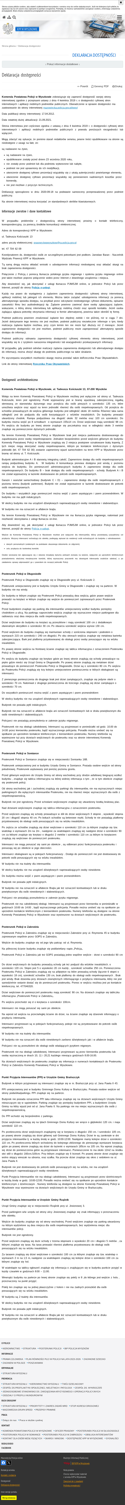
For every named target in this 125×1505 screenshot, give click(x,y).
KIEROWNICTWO (11, 1348)
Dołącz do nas (9, 1420)
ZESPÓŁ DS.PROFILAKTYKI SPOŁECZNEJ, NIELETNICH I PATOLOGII (37, 1388)
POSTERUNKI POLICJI (50, 1348)
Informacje (7, 1353)
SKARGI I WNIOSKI (54, 1438)
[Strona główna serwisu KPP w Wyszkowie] (4, 17)
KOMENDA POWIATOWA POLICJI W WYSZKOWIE (27, 1431)
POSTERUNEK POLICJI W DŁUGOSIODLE (98, 1431)
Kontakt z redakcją (8, 1475)
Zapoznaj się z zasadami (73, 1481)
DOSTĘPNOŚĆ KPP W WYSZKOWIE (85, 1438)
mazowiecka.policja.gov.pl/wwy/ (60, 107)
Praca (4, 1414)
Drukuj (118, 86)
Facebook (6, 1448)
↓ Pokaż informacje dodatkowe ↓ (62, 64)
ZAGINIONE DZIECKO (94, 1359)
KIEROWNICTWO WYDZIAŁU (44, 1384)
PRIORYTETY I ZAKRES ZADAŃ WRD (48, 1406)
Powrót (84, 86)
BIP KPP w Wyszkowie (81, 1463)
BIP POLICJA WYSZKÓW (76, 1348)
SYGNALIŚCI (112, 1438)
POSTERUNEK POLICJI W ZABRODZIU (62, 1434)
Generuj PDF (101, 86)
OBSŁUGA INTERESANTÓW (99, 1434)
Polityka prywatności (71, 1485)
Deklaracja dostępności (29, 46)
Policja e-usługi (41, 287)
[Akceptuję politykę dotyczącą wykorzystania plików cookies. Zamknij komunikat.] (121, 2)
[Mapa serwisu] (9, 17)
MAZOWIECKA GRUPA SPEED (17, 1410)
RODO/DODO (7, 1443)
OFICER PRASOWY (64, 1431)
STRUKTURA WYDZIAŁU (15, 1373)
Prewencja (7, 1378)
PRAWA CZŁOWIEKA (13, 1359)
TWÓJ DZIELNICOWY (73, 1384)
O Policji (6, 1343)
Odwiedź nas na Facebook (3, 1462)
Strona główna (9, 46)
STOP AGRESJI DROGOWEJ (84, 1406)
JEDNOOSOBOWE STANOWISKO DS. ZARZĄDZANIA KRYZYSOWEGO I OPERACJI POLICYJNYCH (51, 1391)
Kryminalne (7, 1368)
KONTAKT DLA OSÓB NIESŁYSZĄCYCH (22, 1438)
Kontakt (6, 1425)
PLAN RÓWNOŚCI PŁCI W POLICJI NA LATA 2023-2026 (53, 1359)
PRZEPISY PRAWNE (45, 1410)
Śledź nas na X (8, 1462)
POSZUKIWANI (35, 1363)
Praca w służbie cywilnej (31, 1420)
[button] (119, 17)
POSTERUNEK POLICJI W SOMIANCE (21, 1434)
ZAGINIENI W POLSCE (14, 1363)
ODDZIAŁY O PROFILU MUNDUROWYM (23, 1395)
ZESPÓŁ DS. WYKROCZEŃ (88, 1388)
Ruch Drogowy (9, 1400)
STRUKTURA (29, 1348)
